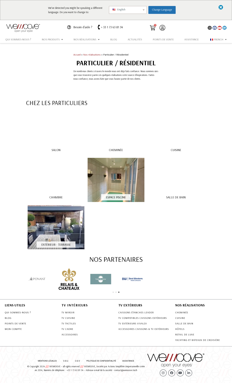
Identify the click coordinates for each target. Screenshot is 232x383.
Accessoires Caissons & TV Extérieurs (143, 328)
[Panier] (152, 28)
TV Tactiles (69, 323)
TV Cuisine (68, 317)
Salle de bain (184, 323)
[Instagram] (210, 28)
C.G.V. (77, 361)
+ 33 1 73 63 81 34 (112, 27)
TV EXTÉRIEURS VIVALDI (132, 323)
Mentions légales (47, 361)
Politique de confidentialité (101, 361)
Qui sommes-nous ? (18, 39)
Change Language (162, 9)
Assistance (191, 39)
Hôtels (179, 328)
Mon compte (13, 328)
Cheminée (181, 312)
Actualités (135, 39)
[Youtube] (220, 28)
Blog (113, 39)
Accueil (77, 54)
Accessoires (70, 334)
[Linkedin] (224, 28)
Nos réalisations (85, 39)
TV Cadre (67, 328)
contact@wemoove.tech (125, 370)
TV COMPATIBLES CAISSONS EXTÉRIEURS (142, 317)
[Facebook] (215, 28)
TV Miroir (68, 312)
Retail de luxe (184, 334)
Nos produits (51, 39)
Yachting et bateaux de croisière (197, 340)
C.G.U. (66, 361)
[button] (113, 292)
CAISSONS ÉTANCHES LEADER (136, 312)
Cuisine (180, 317)
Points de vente (163, 39)
